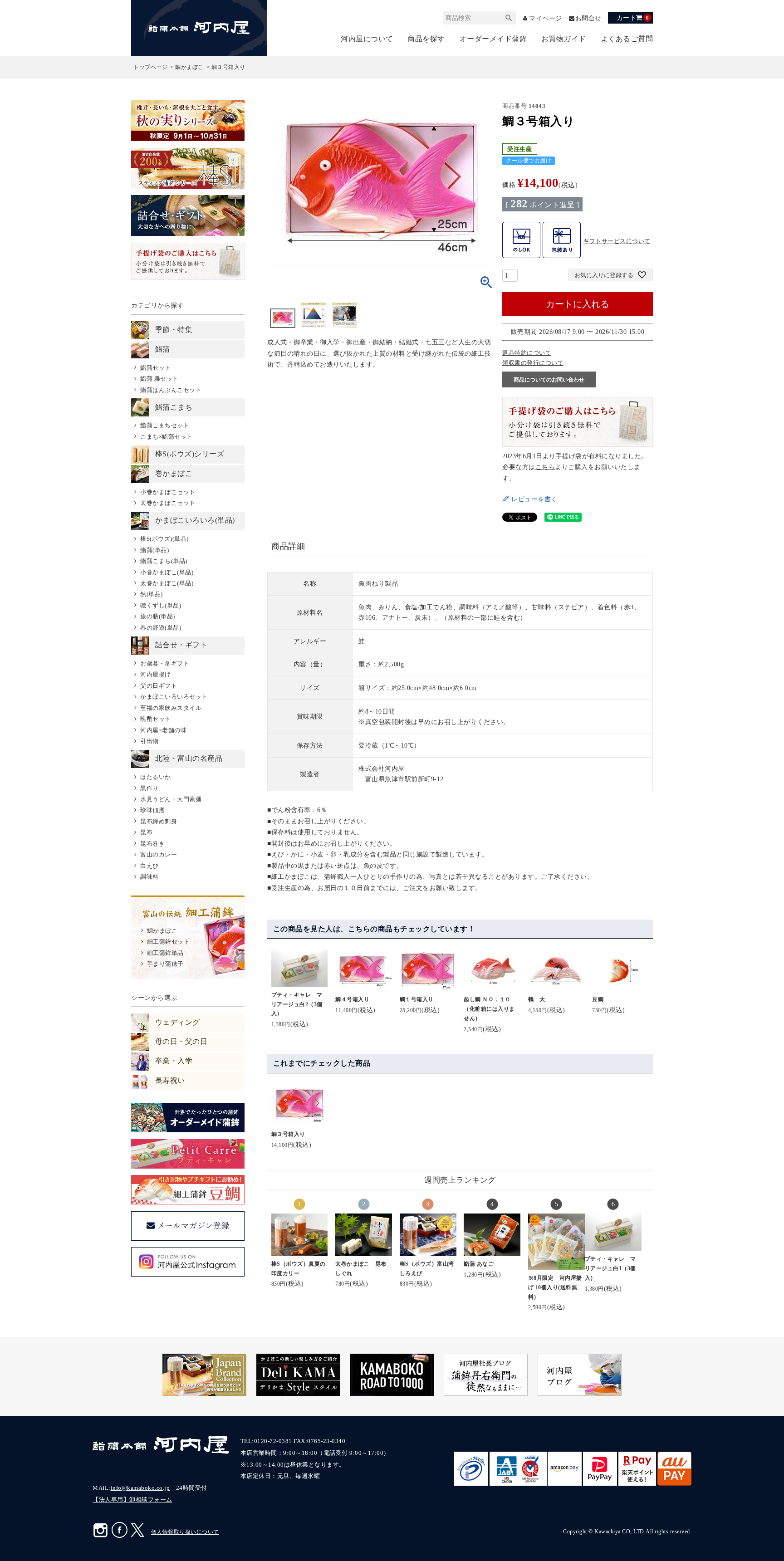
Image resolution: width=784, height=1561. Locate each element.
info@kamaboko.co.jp (140, 1487)
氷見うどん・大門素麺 (170, 799)
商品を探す (426, 39)
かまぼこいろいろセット (173, 696)
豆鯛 (597, 999)
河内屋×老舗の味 (163, 730)
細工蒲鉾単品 (165, 952)
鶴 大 (536, 999)
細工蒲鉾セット (168, 941)
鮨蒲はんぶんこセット (170, 390)
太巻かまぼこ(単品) (166, 583)
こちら (545, 466)
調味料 (149, 876)
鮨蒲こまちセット (164, 425)
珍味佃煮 (152, 810)
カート (633, 17)
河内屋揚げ (155, 674)
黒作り (149, 788)
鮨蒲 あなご (479, 1264)
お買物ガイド (563, 39)
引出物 (149, 741)
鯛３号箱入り (288, 1134)
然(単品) (151, 594)
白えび (149, 865)
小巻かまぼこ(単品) (166, 572)
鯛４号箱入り (352, 999)
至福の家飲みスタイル (170, 708)
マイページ (545, 18)
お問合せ (588, 18)
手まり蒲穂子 (165, 963)
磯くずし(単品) (160, 605)
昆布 (146, 832)
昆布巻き (152, 843)
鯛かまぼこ (189, 67)
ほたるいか (155, 776)
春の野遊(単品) (160, 627)
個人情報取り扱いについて (185, 1532)
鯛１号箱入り (417, 999)
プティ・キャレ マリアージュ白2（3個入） (297, 1004)
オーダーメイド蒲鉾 (493, 39)
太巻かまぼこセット (167, 502)
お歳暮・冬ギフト (164, 663)
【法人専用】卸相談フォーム (132, 1499)
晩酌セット (155, 718)
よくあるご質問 (627, 39)
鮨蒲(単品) (154, 550)
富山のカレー (158, 854)
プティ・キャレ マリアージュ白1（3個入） (610, 1268)
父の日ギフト (158, 685)
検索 (509, 17)
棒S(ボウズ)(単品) (164, 538)
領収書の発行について (533, 362)
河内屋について (367, 39)
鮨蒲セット (155, 367)
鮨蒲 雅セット (159, 378)
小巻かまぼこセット (167, 492)
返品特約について (526, 352)
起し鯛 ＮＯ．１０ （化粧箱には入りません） (490, 1009)
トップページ (150, 67)
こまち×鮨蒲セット (166, 436)
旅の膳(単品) (157, 616)
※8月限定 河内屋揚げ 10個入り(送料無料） (555, 1287)
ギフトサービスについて (617, 241)
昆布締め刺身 (158, 821)
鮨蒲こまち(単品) (163, 561)
